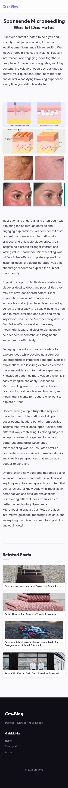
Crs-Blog (14, 714)
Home (8, 740)
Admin (8, 752)
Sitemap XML (12, 746)
